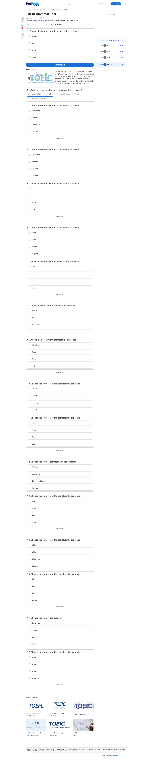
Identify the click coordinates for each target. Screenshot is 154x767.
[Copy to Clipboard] (23, 34)
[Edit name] (111, 64)
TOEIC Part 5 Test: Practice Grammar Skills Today (34, 734)
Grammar (36, 18)
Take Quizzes (103, 4)
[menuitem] (103, 4)
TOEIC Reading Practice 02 (81, 714)
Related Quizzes (32, 697)
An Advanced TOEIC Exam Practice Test (34, 714)
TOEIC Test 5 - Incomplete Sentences (57, 714)
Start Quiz (60, 65)
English (30, 18)
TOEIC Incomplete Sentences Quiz (82, 734)
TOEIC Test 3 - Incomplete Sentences (57, 734)
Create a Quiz (116, 4)
